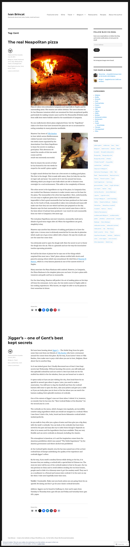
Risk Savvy (110, 228)
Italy (13, 61)
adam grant (98, 145)
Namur (103, 208)
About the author (115, 15)
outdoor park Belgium (101, 215)
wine (95, 238)
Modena (114, 202)
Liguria (97, 111)
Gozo (106, 185)
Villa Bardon (52, 134)
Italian (104, 188)
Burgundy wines (99, 158)
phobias (102, 218)
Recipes (103, 15)
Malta (96, 113)
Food (15, 59)
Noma (110, 208)
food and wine (15, 66)
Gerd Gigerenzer (99, 182)
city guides (109, 162)
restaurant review (99, 225)
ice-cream (97, 188)
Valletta (110, 235)
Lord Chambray (112, 198)
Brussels (97, 99)
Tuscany (97, 127)
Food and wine (52, 15)
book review (105, 148)
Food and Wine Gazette (15, 55)
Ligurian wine (105, 195)
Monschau (97, 205)
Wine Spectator (99, 242)
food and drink (103, 175)
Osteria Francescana (100, 212)
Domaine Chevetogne (101, 172)
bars (9, 363)
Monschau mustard (109, 205)
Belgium (80, 15)
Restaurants (92, 15)
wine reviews (112, 238)
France (97, 105)
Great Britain (100, 125)
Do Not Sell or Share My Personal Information (60, 538)
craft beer (106, 165)
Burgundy (97, 155)
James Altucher (99, 192)
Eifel (111, 172)
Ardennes (106, 145)
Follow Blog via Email (105, 32)
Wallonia (117, 235)
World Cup (109, 242)
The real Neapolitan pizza (33, 42)
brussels (96, 152)
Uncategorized (16, 63)
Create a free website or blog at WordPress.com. (31, 538)
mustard (97, 208)
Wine (63, 15)
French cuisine (104, 178)
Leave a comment (13, 71)
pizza (9, 68)
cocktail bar (14, 363)
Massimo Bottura (105, 202)
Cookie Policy (41, 544)
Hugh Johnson (114, 185)
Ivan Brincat (16, 14)
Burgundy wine (107, 155)
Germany (98, 107)
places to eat (110, 218)
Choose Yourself (99, 162)
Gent (22, 66)
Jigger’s (55, 350)
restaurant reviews (112, 225)
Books (97, 97)
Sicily (96, 121)
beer (117, 145)
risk (104, 228)
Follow (97, 50)
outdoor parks (114, 215)
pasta (96, 218)
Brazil (118, 148)
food (9, 66)
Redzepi (96, 222)
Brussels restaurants (107, 152)
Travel (70, 15)
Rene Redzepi (105, 222)
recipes (118, 218)
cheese (108, 158)
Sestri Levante (98, 232)
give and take (98, 185)
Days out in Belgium (100, 168)
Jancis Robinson (111, 192)
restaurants (97, 228)
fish (116, 172)
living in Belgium (99, 198)
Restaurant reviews (101, 117)
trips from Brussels (100, 235)
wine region (103, 238)
